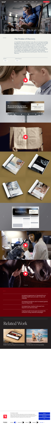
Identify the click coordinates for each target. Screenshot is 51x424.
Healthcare (5, 60)
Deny (44, 418)
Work (25, 1)
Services (20, 1)
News (36, 1)
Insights (33, 1)
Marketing (17, 60)
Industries (15, 1)
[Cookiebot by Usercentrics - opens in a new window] (5, 422)
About (29, 1)
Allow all (44, 413)
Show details (41, 422)
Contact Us (46, 1)
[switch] (23, 422)
